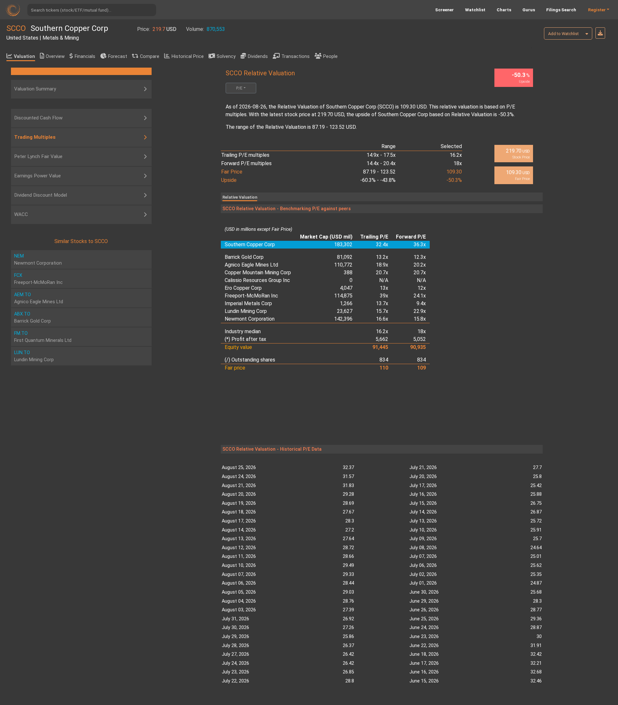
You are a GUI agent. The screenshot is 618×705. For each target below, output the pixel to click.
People (330, 56)
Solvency (226, 56)
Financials (85, 56)
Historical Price (188, 56)
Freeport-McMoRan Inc (251, 296)
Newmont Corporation (250, 319)
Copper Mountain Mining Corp (258, 272)
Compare (149, 56)
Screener (444, 9)
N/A (383, 280)
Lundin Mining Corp (246, 311)
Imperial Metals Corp (248, 303)
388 (348, 272)
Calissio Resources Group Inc (257, 280)
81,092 (344, 257)
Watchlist (475, 9)
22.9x (420, 311)
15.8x (420, 319)
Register (597, 9)
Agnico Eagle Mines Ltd (251, 265)
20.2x (420, 265)
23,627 (344, 311)
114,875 (343, 296)
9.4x (421, 303)
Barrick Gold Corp (244, 257)
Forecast (117, 56)
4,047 (346, 288)
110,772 (343, 265)
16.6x (382, 319)
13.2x (382, 257)
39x (384, 296)
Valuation (24, 56)
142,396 (343, 319)
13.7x (382, 303)
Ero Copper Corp (243, 288)
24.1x (420, 296)
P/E (239, 88)
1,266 (346, 303)
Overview (55, 56)
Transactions (295, 56)
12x (421, 288)
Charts (504, 9)
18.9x (382, 265)
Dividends (258, 56)
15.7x (382, 311)
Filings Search (561, 9)
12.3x (420, 257)
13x (384, 288)
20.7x (382, 272)
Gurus (528, 9)
